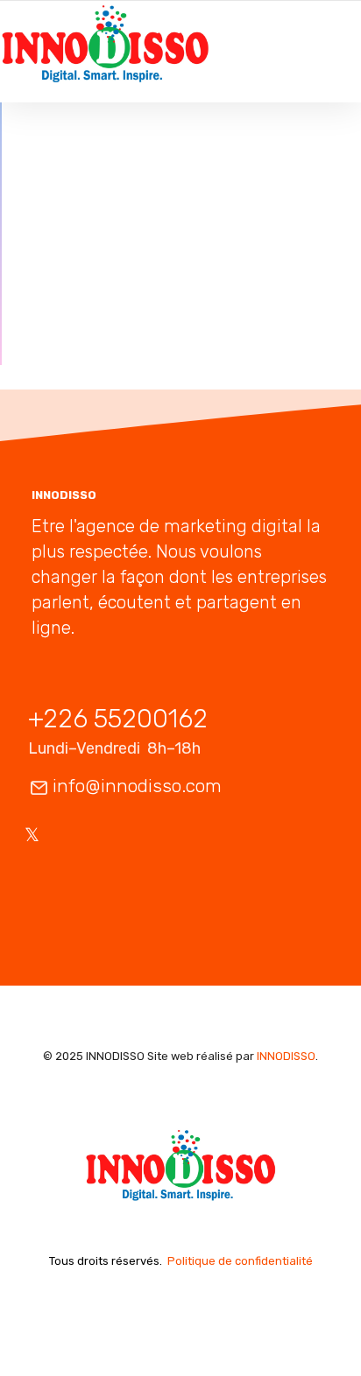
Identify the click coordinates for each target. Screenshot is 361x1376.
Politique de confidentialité (240, 1260)
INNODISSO (286, 1056)
